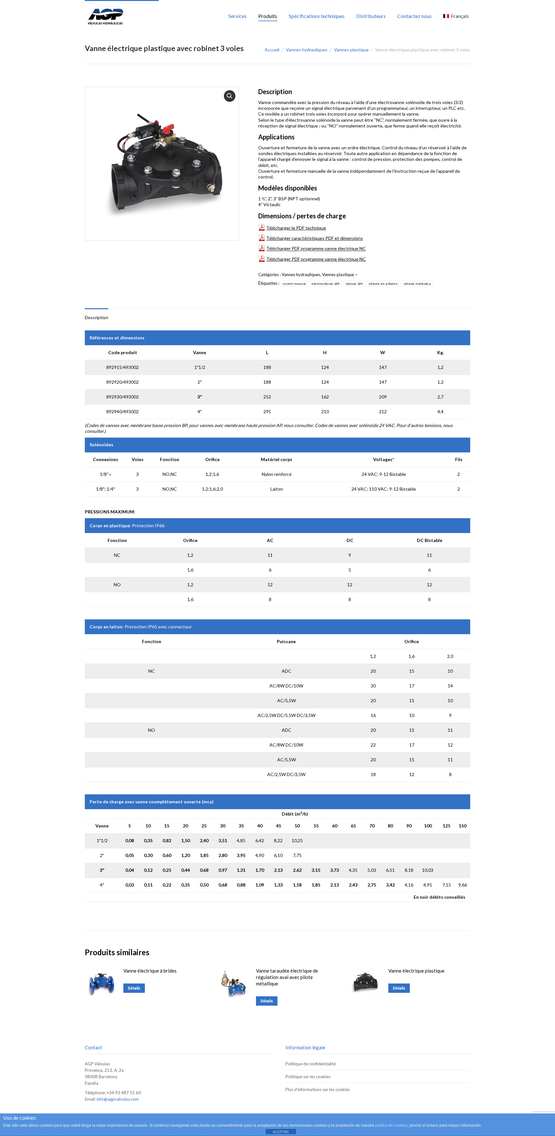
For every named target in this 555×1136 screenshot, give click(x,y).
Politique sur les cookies (308, 1076)
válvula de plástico (383, 283)
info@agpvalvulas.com (118, 1099)
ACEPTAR (281, 1132)
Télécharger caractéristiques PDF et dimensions (314, 238)
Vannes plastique (338, 274)
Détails (134, 988)
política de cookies (391, 1125)
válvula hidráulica (417, 283)
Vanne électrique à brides (150, 971)
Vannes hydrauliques (301, 274)
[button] (229, 96)
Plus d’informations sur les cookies (318, 1089)
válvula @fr (354, 283)
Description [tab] (96, 317)
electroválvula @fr (325, 283)
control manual (294, 283)
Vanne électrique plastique (416, 971)
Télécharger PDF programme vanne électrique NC (316, 248)
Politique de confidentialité (311, 1063)
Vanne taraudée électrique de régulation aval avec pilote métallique (287, 977)
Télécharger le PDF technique (296, 228)
